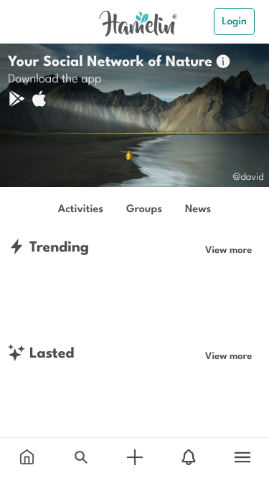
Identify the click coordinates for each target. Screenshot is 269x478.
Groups (144, 208)
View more (228, 249)
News (198, 208)
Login (234, 20)
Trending (57, 246)
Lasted (49, 352)
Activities (80, 208)
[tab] (27, 458)
